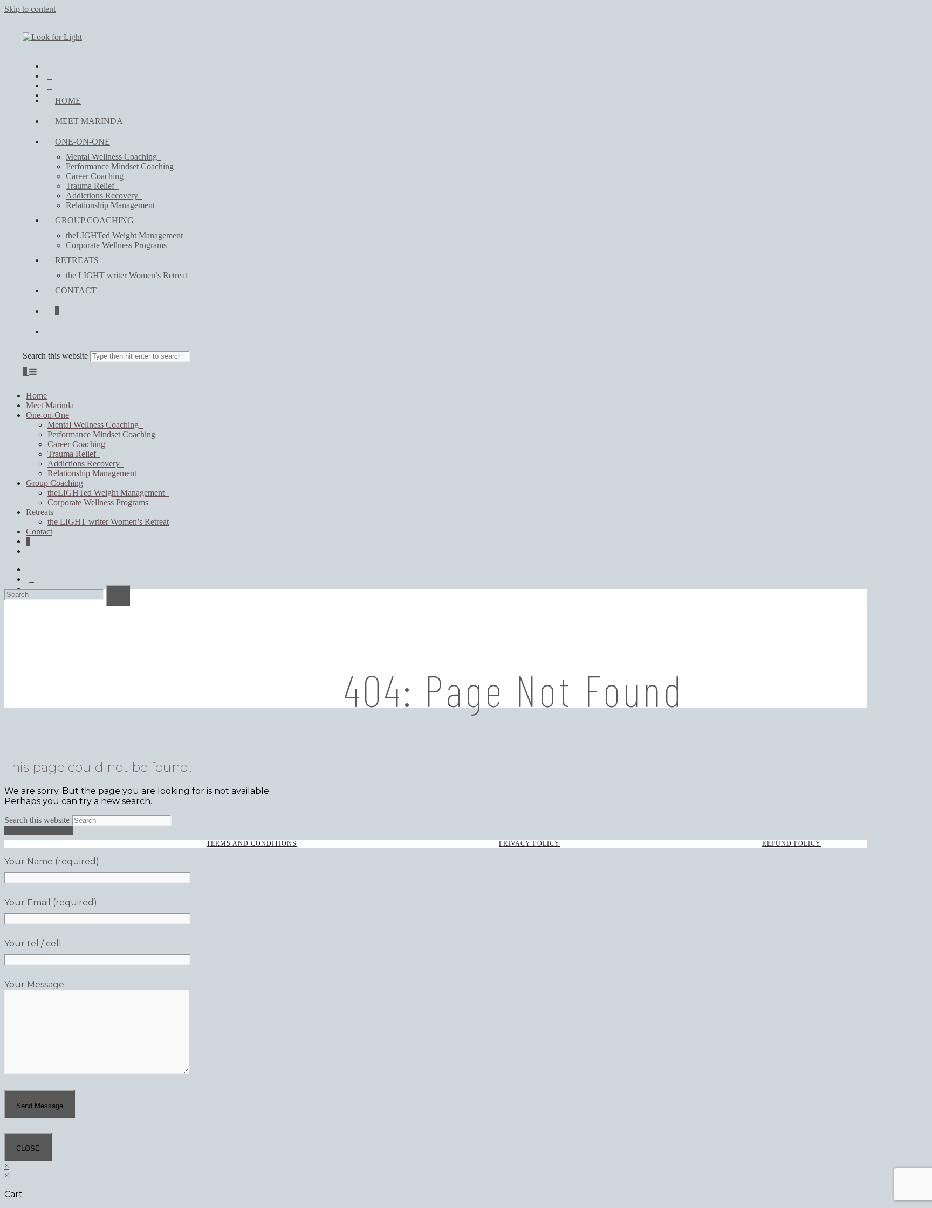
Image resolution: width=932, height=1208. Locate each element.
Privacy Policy (529, 843)
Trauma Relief (73, 453)
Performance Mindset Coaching (102, 434)
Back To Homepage (38, 830)
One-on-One (47, 415)
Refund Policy (791, 843)
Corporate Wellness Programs (97, 502)
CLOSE (28, 1148)
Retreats (39, 512)
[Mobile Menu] (33, 371)
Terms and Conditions (252, 843)
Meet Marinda (50, 405)
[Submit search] (118, 595)
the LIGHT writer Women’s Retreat (108, 521)
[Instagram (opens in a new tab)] (49, 76)
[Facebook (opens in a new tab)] (49, 67)
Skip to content (30, 8)
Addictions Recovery (85, 463)
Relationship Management (91, 473)
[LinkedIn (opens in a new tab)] (49, 86)
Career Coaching (78, 444)
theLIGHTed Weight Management (108, 492)
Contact (39, 531)
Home (36, 395)
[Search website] (55, 331)
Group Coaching (54, 483)
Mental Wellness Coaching (95, 424)
